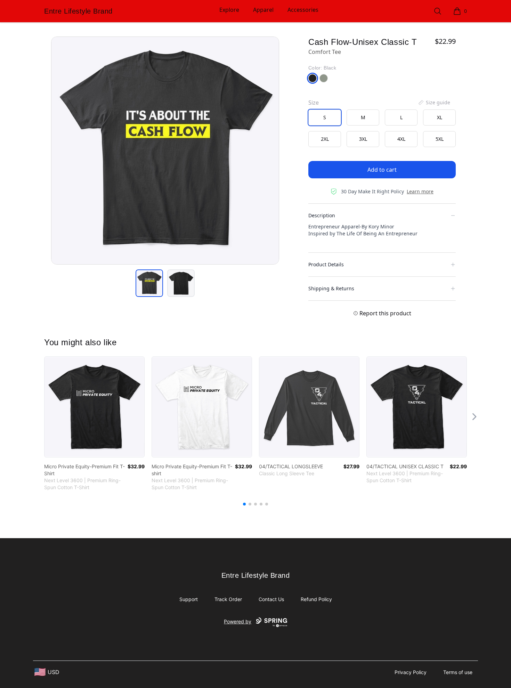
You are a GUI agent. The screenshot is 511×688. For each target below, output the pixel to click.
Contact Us (271, 599)
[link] (94, 407)
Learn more (420, 191)
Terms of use (457, 672)
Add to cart (382, 169)
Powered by (237, 621)
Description (321, 215)
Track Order (228, 599)
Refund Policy (316, 599)
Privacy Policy (411, 672)
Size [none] (313, 102)
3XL (363, 139)
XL (439, 117)
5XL (440, 139)
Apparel (263, 10)
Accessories (302, 10)
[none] (433, 102)
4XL (401, 139)
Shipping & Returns (331, 288)
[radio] (324, 118)
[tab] (149, 283)
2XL (325, 139)
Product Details (326, 264)
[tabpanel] (165, 151)
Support (188, 599)
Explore (229, 10)
